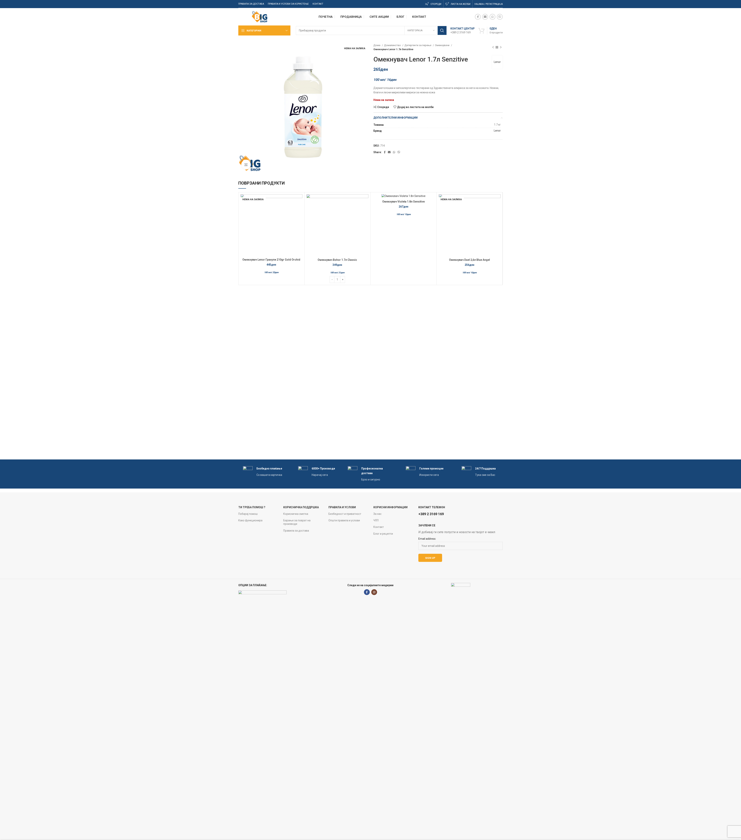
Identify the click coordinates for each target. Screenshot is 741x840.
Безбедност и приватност (344, 513)
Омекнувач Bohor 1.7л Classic (337, 259)
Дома (377, 45)
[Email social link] (485, 17)
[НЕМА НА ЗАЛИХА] (403, 196)
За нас (377, 513)
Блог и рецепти (383, 533)
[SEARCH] (442, 30)
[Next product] (501, 47)
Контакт (378, 526)
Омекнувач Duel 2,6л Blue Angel (469, 259)
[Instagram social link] (374, 592)
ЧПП (376, 520)
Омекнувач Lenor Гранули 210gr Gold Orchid (271, 259)
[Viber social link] (500, 17)
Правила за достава (296, 530)
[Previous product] (493, 47)
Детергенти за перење (418, 45)
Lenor (497, 61)
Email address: (427, 538)
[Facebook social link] (478, 17)
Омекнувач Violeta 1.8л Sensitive (403, 201)
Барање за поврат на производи (296, 522)
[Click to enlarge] (246, 165)
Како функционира (250, 520)
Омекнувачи (442, 45)
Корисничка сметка (295, 513)
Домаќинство (392, 45)
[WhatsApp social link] (492, 17)
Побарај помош (248, 513)
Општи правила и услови (344, 520)
